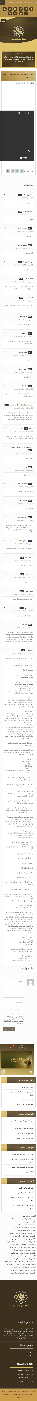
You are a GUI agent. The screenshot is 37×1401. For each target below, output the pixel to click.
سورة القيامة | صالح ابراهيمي (27, 1224)
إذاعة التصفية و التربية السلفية (24, 1128)
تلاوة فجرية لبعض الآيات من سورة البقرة (23, 1256)
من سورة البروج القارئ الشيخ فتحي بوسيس (22, 1233)
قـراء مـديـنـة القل (28, 1216)
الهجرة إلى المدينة (27, 1100)
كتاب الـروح (29, 1172)
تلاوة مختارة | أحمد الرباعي (25, 1133)
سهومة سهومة (28, 262)
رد (4, 194)
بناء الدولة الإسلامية (27, 1087)
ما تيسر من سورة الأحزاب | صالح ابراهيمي (23, 1270)
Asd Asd (24, 386)
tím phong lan (22, 245)
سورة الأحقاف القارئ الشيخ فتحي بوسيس (23, 1247)
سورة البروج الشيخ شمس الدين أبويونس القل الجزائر (20, 1261)
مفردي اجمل (29, 591)
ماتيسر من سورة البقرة (29, 1222)
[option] (18, 58)
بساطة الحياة (29, 557)
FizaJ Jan (24, 624)
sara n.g (24, 333)
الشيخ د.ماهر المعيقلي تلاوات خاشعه (21, 405)
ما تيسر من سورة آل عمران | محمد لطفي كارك (21, 1242)
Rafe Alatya (23, 369)
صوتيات (30, 1355)
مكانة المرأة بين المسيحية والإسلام (22, 1154)
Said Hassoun (22, 484)
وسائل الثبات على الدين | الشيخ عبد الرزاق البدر (20, 1199)
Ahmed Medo (23, 352)
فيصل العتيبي (29, 297)
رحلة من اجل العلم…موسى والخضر (22, 1167)
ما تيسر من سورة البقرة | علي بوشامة (24, 1236)
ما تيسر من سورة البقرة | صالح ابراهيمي (24, 1267)
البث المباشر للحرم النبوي (25, 1193)
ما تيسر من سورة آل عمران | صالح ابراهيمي (22, 1253)
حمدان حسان (29, 574)
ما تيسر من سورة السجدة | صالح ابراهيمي (23, 1259)
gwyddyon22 (23, 541)
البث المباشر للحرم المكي (25, 1188)
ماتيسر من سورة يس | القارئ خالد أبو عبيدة (22, 1250)
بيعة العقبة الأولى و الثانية (25, 1104)
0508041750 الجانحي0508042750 (21, 447)
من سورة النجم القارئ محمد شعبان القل (23, 1219)
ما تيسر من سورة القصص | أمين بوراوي (24, 1239)
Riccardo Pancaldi (21, 228)
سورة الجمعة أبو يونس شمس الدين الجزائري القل (21, 1264)
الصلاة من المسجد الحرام (25, 74)
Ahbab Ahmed (22, 500)
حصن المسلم (29, 1352)
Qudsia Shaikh (22, 316)
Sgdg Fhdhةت (28, 195)
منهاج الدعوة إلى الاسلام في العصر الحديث (22, 1160)
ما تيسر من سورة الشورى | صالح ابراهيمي (23, 1273)
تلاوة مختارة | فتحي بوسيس (24, 1138)
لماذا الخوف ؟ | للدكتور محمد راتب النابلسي (22, 1206)
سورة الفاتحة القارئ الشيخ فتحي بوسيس (23, 1244)
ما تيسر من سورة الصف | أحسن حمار (25, 1227)
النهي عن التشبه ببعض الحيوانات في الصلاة (22, 1093)
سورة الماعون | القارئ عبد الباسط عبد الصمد (22, 1122)
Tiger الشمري (28, 278)
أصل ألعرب (30, 650)
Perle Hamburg (22, 517)
